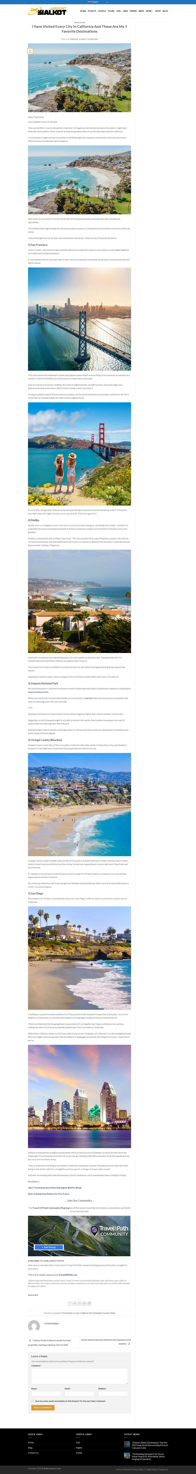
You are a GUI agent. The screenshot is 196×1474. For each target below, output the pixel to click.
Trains (133, 11)
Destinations (97, 1313)
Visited (112, 1313)
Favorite (106, 1313)
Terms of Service (123, 1469)
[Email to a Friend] (79, 1303)
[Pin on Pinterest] (84, 1303)
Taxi (118, 11)
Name (34, 1389)
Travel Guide (79, 22)
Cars (125, 11)
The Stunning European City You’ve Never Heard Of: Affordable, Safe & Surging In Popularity (148, 1456)
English (94, 2)
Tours (111, 11)
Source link (33, 1295)
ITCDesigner (93, 39)
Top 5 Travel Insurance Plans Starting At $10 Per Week (55, 1187)
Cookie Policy (151, 1469)
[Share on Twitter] (75, 1303)
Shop (158, 11)
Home (83, 11)
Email (68, 1389)
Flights (92, 11)
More (149, 11)
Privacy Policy (138, 1469)
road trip (88, 698)
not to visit (120, 250)
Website (102, 1389)
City (90, 1313)
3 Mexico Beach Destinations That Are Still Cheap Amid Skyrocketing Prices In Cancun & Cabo (150, 1445)
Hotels (102, 11)
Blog (165, 11)
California (84, 1313)
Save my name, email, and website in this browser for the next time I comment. (70, 1401)
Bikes (141, 11)
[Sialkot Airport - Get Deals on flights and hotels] (47, 11)
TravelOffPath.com (68, 1274)
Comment (36, 1366)
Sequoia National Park (38, 692)
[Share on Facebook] (70, 1303)
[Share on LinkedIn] (89, 1303)
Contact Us (33, 1452)
